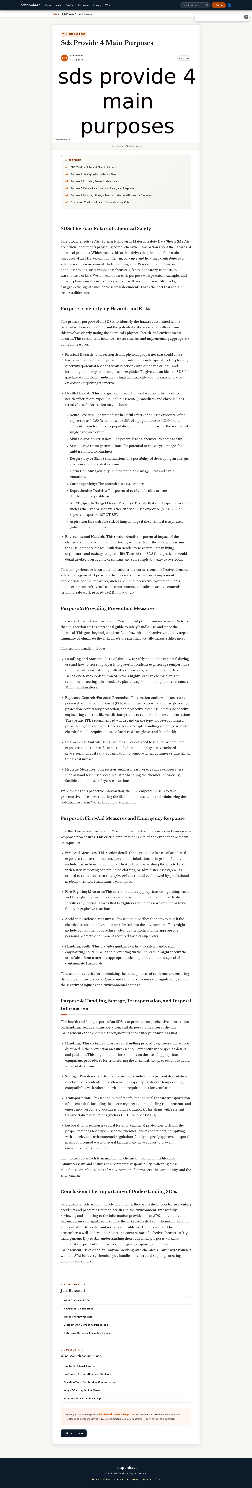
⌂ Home (219, 5)
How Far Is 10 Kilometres (78, 1308)
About (58, 5)
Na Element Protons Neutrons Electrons (87, 1374)
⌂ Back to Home (73, 1433)
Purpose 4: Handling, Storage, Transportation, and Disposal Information (111, 195)
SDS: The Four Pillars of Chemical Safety (93, 167)
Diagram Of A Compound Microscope (86, 1324)
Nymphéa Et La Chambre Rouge (82, 1398)
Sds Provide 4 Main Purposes (116, 1414)
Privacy (97, 5)
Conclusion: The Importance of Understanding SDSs (100, 202)
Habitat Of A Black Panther (80, 1366)
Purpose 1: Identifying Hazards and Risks (93, 174)
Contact (70, 5)
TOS (107, 5)
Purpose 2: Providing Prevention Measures (94, 181)
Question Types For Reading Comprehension (90, 1382)
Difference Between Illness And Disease (87, 1333)
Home (48, 5)
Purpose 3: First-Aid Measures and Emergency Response (102, 188)
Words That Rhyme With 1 (79, 1316)
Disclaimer (83, 5)
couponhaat (30, 5)
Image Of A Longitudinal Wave (82, 1390)
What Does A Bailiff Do (77, 1300)
